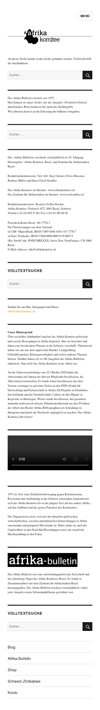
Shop (12, 669)
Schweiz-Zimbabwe (24, 681)
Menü (85, 16)
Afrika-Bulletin (19, 658)
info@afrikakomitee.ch (21, 311)
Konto (12, 692)
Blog (11, 647)
